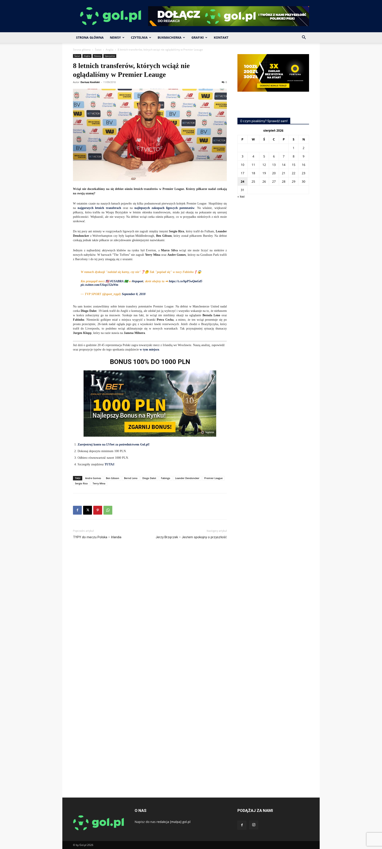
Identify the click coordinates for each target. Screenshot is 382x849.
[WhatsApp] (107, 510)
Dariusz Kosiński (90, 82)
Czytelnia (139, 37)
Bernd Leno (131, 478)
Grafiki (197, 37)
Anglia (109, 49)
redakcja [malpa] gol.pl (174, 822)
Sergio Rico (81, 483)
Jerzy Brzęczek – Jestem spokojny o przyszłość (191, 537)
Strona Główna (90, 37)
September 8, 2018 (133, 294)
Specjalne (110, 55)
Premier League (213, 478)
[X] (87, 510)
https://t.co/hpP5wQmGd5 (185, 281)
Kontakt (221, 37)
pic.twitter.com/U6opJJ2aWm (99, 284)
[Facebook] (77, 510)
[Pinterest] (97, 510)
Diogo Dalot (149, 478)
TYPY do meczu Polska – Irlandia (97, 537)
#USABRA (116, 281)
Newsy (115, 37)
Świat (98, 49)
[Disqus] (150, 609)
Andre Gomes (93, 478)
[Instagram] (253, 825)
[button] (303, 38)
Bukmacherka (169, 37)
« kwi (241, 196)
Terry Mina (99, 483)
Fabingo (165, 478)
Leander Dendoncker (187, 478)
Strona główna (82, 49)
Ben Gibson (112, 478)
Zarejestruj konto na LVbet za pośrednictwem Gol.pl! (114, 444)
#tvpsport (137, 281)
